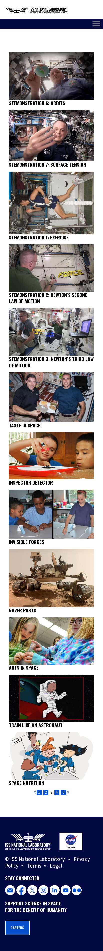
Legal (56, 866)
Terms (34, 866)
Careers (17, 927)
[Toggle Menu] (96, 23)
